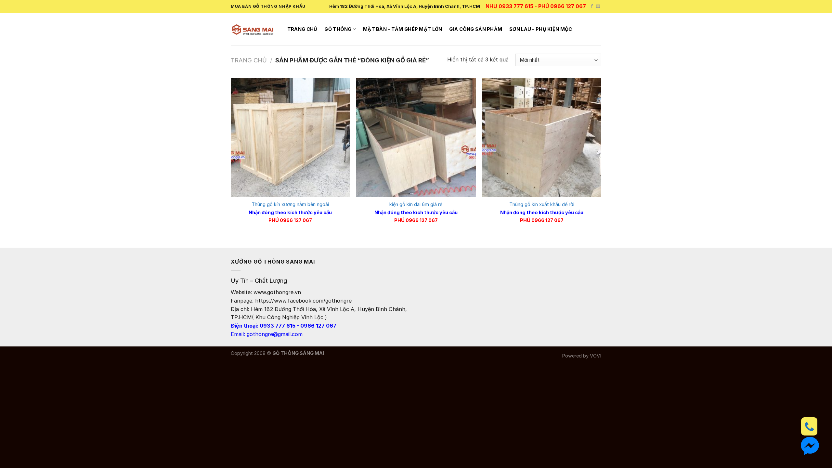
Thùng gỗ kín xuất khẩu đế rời (541, 204)
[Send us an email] (598, 6)
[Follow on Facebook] (592, 6)
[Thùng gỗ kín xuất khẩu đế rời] (541, 137)
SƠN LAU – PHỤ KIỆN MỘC (540, 29)
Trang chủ (302, 29)
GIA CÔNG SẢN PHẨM (475, 29)
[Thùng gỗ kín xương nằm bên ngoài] (290, 137)
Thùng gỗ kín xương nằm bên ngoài (290, 204)
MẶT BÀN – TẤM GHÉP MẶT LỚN (402, 29)
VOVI (595, 356)
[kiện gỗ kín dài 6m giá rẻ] (415, 137)
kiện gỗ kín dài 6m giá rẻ (415, 204)
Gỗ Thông (337, 29)
